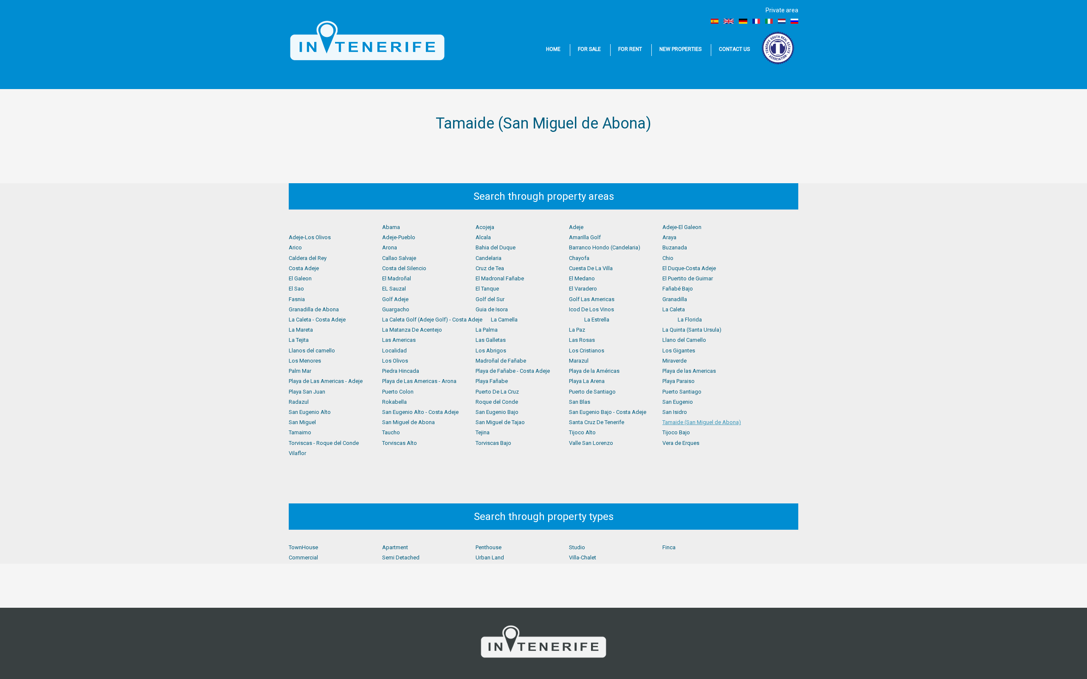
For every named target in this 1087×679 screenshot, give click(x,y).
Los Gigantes (678, 350)
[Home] (367, 40)
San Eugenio (677, 402)
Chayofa (579, 258)
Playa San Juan (307, 391)
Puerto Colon (398, 391)
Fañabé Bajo (677, 288)
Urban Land (490, 557)
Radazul (299, 402)
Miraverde (674, 361)
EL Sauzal (394, 288)
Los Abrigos (491, 350)
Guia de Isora (492, 309)
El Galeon (300, 278)
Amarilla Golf (585, 237)
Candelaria (488, 258)
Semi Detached (401, 557)
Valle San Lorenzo (591, 443)
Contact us (734, 49)
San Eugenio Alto (310, 412)
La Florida (690, 319)
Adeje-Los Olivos (310, 237)
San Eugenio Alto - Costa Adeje (420, 412)
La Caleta (673, 309)
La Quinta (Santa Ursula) (691, 330)
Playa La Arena (587, 381)
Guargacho (395, 309)
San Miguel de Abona (408, 422)
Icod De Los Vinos (591, 309)
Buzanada (674, 247)
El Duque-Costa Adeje (689, 268)
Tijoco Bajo (676, 432)
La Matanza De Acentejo (412, 330)
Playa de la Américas (594, 371)
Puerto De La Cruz (497, 391)
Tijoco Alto (582, 432)
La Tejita (299, 340)
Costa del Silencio (404, 268)
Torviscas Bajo (493, 443)
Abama (391, 227)
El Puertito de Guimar (687, 278)
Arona (389, 247)
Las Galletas (491, 340)
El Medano (582, 278)
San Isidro (674, 412)
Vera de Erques (680, 443)
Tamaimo (300, 432)
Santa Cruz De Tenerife (596, 422)
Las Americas (399, 340)
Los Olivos (395, 361)
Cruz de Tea (490, 268)
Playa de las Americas (689, 371)
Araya (669, 237)
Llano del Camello (684, 340)
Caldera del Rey (308, 258)
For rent (630, 49)
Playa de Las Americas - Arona (419, 381)
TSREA (778, 47)
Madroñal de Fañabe (501, 361)
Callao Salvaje (399, 258)
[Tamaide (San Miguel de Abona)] (714, 21)
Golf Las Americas (591, 299)
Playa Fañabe (492, 381)
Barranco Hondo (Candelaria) (604, 247)
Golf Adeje (395, 299)
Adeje (576, 227)
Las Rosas (582, 340)
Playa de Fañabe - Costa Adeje (513, 371)
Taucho (391, 432)
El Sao (296, 288)
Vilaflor (297, 453)
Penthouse (488, 547)
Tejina (483, 432)
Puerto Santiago (681, 391)
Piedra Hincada (400, 371)
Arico (295, 247)
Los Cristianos (586, 350)
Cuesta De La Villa (591, 268)
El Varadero (583, 288)
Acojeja (485, 227)
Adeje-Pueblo (398, 237)
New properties (680, 49)
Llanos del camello (312, 350)
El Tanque (487, 288)
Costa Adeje (304, 268)
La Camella (504, 319)
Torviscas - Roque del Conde (324, 443)
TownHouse (303, 547)
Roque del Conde (497, 402)
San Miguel (302, 422)
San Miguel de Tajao (500, 422)
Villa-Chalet (582, 557)
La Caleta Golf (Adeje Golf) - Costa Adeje (432, 319)
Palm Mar (300, 371)
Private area (782, 10)
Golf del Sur (490, 299)
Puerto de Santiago (592, 391)
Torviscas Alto (399, 443)
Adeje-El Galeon (681, 227)
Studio (577, 547)
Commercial (303, 557)
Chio (667, 258)
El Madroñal (396, 278)
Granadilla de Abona (314, 309)
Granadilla (674, 299)
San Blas (579, 402)
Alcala (483, 237)
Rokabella (394, 402)
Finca (669, 547)
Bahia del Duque (495, 247)
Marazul (579, 361)
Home (553, 49)
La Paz (577, 330)
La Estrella (596, 319)
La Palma (487, 330)
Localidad (394, 350)
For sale (589, 49)
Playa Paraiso (678, 381)
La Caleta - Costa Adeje (317, 319)
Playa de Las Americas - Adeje (326, 381)
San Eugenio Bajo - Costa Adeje (607, 412)
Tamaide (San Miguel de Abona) (701, 422)
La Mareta (301, 330)
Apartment (395, 547)
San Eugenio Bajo (497, 412)
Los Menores (305, 361)
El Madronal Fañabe (500, 278)
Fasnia (297, 299)
